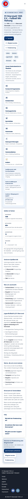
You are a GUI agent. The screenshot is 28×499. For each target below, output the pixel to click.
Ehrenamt (8, 60)
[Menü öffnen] (24, 4)
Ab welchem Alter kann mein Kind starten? (13, 426)
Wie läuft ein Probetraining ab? (13, 419)
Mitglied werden (12, 43)
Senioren (14, 53)
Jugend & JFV (9, 57)
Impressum (5, 492)
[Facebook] (13, 490)
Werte (16, 57)
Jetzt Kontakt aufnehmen (12, 451)
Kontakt (10, 38)
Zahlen (8, 53)
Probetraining (12, 48)
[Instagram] (18, 490)
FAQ (15, 60)
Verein (3, 477)
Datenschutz (5, 489)
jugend (4, 482)
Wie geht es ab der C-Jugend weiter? (13, 432)
